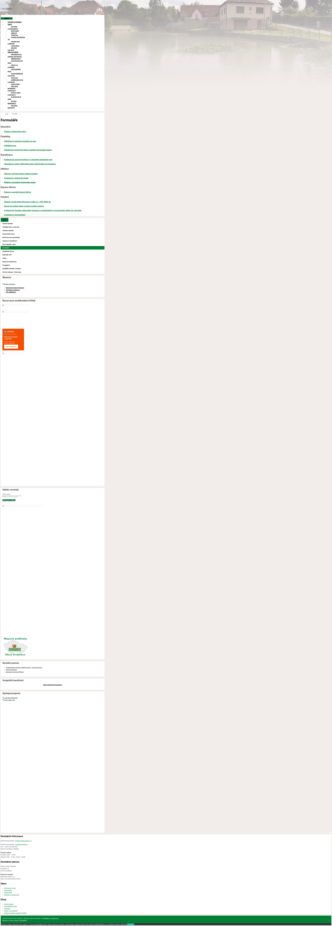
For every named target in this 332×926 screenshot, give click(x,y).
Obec (10, 24)
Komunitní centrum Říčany (15, 672)
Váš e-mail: (6, 494)
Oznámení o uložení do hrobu (16, 178)
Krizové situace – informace (11, 272)
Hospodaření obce (14, 70)
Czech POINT (15, 84)
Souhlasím (130, 924)
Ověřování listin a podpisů (15, 81)
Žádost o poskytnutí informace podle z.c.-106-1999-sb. (27, 202)
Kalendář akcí (6, 255)
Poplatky (14, 78)
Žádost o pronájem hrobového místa (20, 182)
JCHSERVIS (23, 920)
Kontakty (12, 103)
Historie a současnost (13, 28)
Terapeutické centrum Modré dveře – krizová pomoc (24, 667)
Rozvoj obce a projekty (14, 94)
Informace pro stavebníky (11, 237)
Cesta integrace (11, 670)
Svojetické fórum (8, 251)
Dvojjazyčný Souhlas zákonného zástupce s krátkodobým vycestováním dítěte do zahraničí (42, 210)
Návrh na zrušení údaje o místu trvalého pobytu (24, 206)
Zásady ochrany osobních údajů (15, 913)
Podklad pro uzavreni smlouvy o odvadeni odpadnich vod (28, 160)
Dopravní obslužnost (9, 262)
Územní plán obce (8, 234)
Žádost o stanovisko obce (15, 131)
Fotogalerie (6, 265)
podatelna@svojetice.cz (23, 841)
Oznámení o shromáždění (14, 215)
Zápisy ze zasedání (13, 66)
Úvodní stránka (15, 22)
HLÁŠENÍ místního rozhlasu (11, 268)
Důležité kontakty (12, 107)
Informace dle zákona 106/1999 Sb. (15, 56)
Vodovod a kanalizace (9, 241)
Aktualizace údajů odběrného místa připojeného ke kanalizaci (30, 164)
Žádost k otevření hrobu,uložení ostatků (21, 174)
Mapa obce (15, 31)
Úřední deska (16, 59)
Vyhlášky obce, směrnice (10, 227)
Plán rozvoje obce (14, 98)
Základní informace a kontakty (13, 88)
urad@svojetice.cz (21, 844)
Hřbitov (14, 33)
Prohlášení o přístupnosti (50, 918)
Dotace (13, 101)
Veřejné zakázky (8, 230)
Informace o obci (10, 888)
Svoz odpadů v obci (8, 244)
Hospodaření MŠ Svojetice (15, 75)
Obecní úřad (13, 52)
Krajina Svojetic (12, 49)
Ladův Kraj (15, 46)
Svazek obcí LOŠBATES (14, 43)
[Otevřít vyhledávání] (4, 16)
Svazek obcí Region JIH (16, 38)
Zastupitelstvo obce (15, 62)
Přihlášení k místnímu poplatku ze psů (20, 141)
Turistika (14, 35)
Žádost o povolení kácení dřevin (17, 192)
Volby (4, 258)
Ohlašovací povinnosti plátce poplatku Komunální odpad (28, 150)
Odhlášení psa (10, 146)
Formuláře (5, 248)
